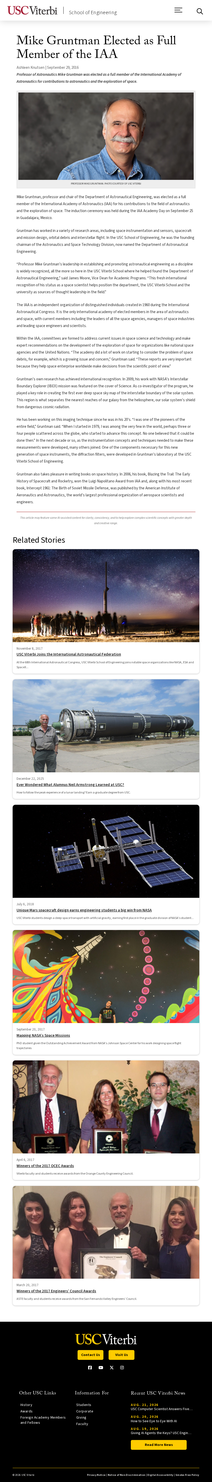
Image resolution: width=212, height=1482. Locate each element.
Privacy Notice (96, 1475)
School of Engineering (93, 12)
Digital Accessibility (160, 1475)
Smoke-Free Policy (187, 1475)
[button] (178, 13)
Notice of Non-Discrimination (127, 1475)
